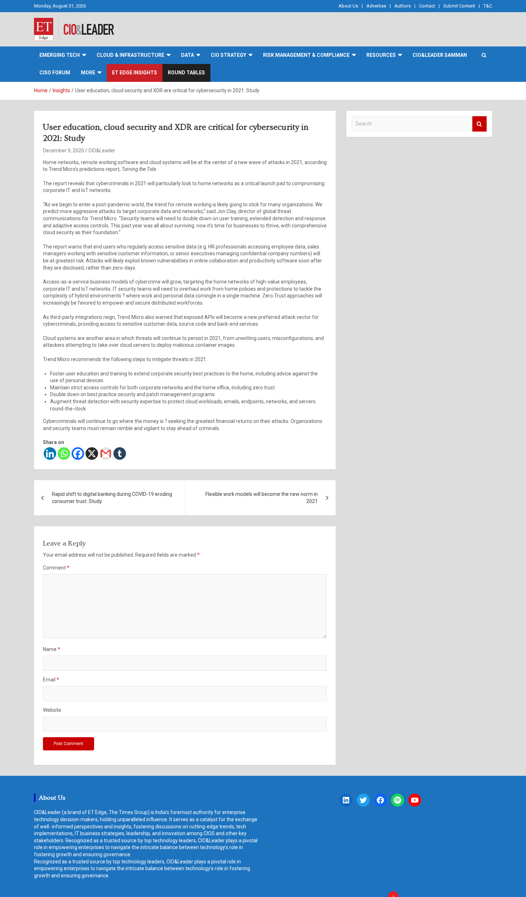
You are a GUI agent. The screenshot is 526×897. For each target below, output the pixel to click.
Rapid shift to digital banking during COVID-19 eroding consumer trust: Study (112, 497)
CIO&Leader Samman (440, 55)
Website (52, 710)
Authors (402, 6)
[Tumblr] (119, 453)
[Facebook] (78, 453)
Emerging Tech (59, 55)
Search (479, 124)
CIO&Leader (101, 150)
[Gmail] (105, 453)
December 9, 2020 (63, 150)
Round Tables (186, 72)
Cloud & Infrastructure (130, 55)
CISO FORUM (54, 72)
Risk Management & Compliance (306, 55)
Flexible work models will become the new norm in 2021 (261, 497)
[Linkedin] (50, 453)
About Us (348, 6)
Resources (381, 55)
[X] (92, 453)
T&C (487, 6)
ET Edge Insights (134, 72)
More (88, 72)
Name (51, 649)
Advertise (376, 6)
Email (51, 679)
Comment (56, 568)
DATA (187, 55)
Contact (427, 6)
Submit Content (459, 6)
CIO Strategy (228, 55)
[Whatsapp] (64, 453)
